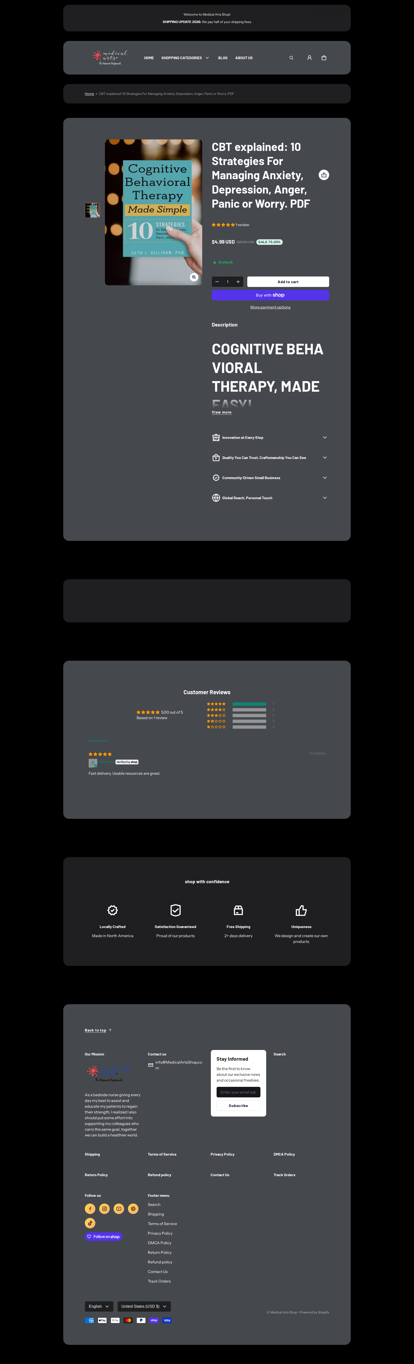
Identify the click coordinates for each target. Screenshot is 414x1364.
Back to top (95, 1030)
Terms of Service (162, 1223)
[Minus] (217, 281)
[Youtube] (119, 1209)
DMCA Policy (159, 1242)
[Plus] (238, 281)
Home (89, 94)
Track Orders (159, 1281)
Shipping (156, 1214)
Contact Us (158, 1271)
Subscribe (238, 1105)
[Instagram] (104, 1209)
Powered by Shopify (314, 1312)
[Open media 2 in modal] (153, 212)
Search (154, 1204)
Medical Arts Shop (283, 1312)
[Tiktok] (90, 1223)
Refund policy (160, 1262)
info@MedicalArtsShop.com (178, 1065)
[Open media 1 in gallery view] (92, 210)
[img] (100, 754)
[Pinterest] (133, 1209)
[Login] (309, 57)
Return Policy (160, 1252)
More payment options (270, 307)
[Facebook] (90, 1209)
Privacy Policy (160, 1233)
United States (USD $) (140, 1306)
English (95, 1306)
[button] (291, 57)
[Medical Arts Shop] (109, 57)
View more (222, 412)
